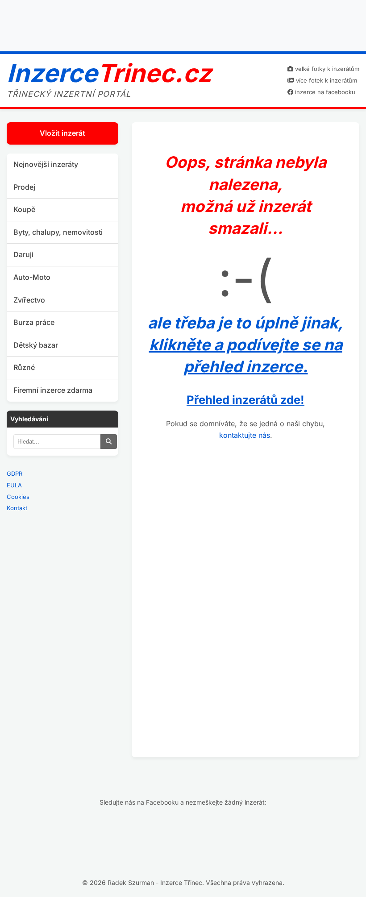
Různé (24, 367)
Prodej (24, 187)
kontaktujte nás (244, 435)
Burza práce (33, 322)
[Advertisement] (183, 24)
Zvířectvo (29, 299)
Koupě (24, 209)
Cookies (18, 496)
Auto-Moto (31, 277)
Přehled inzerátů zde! (245, 400)
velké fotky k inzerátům (326, 68)
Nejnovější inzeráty (45, 164)
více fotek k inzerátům (325, 80)
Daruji (23, 254)
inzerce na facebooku (324, 92)
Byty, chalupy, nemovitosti (58, 232)
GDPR (14, 473)
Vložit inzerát (62, 133)
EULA (14, 485)
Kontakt (17, 507)
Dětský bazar (35, 345)
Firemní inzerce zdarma (52, 390)
